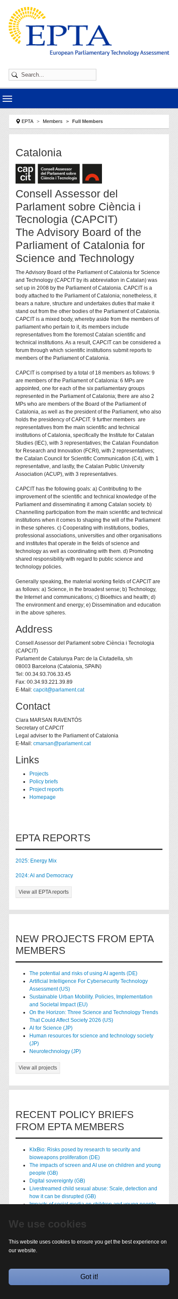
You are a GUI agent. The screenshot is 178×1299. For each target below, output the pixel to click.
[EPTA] (89, 31)
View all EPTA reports (44, 892)
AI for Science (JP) (51, 1028)
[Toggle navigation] (7, 98)
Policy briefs (43, 782)
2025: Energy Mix (36, 861)
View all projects (38, 1068)
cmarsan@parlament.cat (62, 743)
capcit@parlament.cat (58, 690)
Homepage (42, 797)
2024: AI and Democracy (44, 875)
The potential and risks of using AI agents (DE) (83, 973)
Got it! (89, 1276)
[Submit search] (16, 74)
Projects (38, 774)
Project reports (46, 789)
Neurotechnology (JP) (55, 1051)
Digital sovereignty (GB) (57, 1181)
